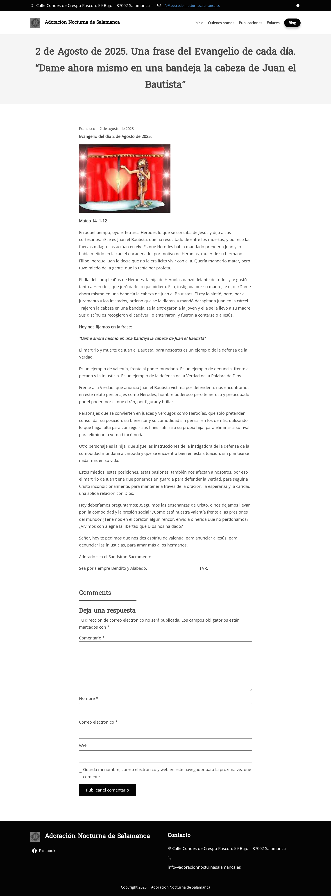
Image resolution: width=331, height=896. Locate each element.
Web (83, 745)
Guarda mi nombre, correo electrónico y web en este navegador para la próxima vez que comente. (167, 773)
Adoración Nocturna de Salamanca (82, 22)
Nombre (88, 698)
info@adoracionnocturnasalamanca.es (191, 5)
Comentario (92, 638)
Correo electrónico (98, 722)
